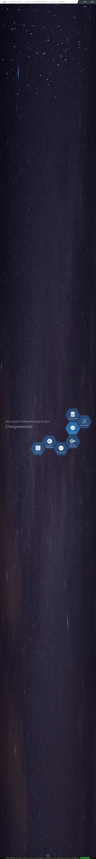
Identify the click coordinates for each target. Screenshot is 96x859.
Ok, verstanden (84, 858)
